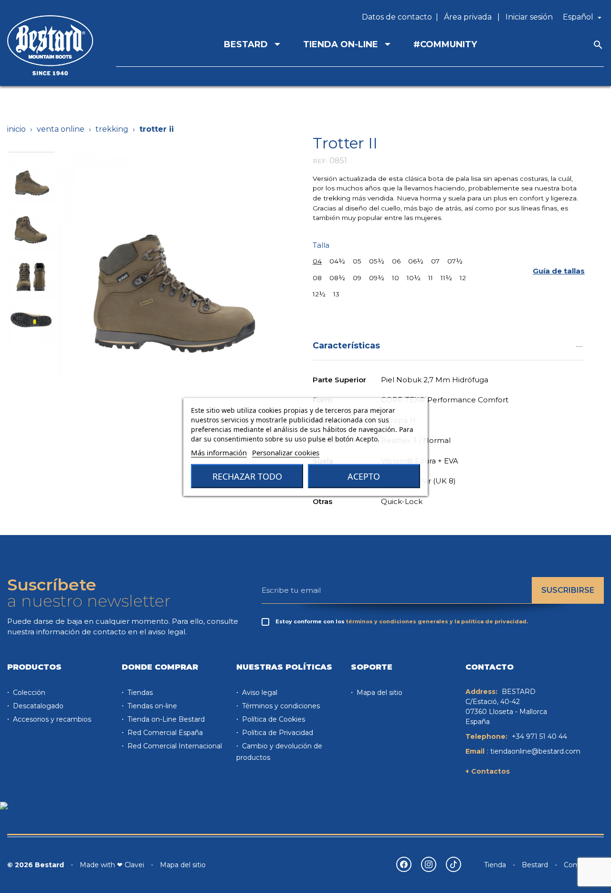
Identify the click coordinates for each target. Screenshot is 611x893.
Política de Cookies (272, 719)
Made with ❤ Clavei (112, 865)
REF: (320, 161)
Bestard (535, 865)
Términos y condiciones (280, 706)
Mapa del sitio (378, 692)
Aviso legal (258, 692)
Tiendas (139, 692)
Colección (28, 692)
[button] (559, 271)
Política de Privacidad (276, 732)
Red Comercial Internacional (174, 746)
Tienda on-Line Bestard (165, 719)
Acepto (364, 476)
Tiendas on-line (151, 706)
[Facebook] (403, 864)
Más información (219, 452)
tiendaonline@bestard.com (535, 751)
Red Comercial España (164, 732)
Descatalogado (37, 706)
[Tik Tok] (453, 864)
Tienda (495, 865)
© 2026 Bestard (35, 865)
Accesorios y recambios (51, 719)
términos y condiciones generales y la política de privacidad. (437, 621)
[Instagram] (428, 864)
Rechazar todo (247, 476)
